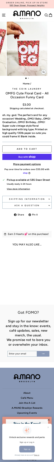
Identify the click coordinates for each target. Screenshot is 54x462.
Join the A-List (27, 402)
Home (26, 83)
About (26, 392)
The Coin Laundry (27, 89)
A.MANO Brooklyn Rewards (27, 407)
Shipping (14, 108)
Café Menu (27, 397)
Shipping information (27, 199)
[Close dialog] (49, 420)
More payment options (27, 164)
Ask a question (27, 205)
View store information (18, 189)
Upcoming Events (27, 412)
